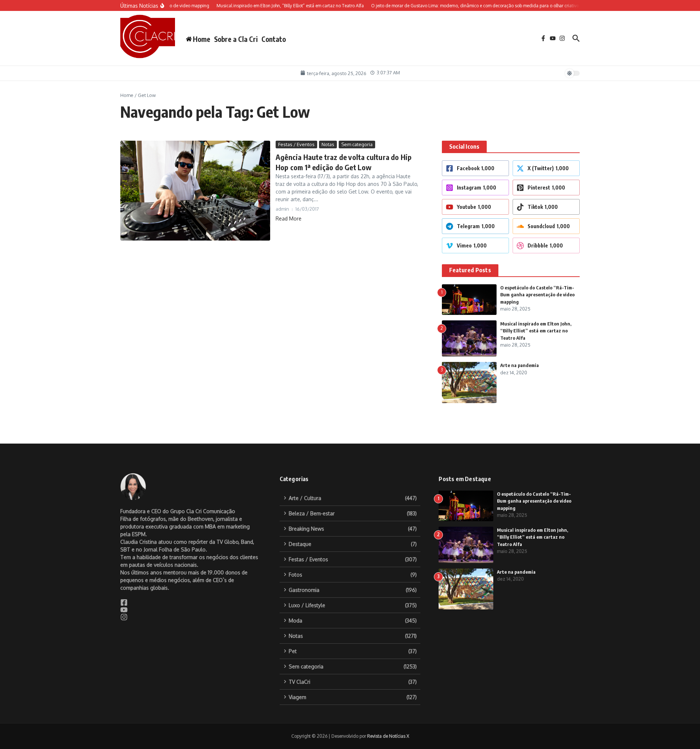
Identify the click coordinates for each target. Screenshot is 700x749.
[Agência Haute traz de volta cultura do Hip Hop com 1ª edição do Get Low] (195, 191)
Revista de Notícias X (388, 736)
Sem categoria (357, 144)
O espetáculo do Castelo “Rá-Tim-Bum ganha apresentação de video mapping (537, 295)
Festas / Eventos (296, 144)
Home (126, 95)
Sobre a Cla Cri (236, 39)
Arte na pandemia (519, 365)
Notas (328, 144)
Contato (273, 39)
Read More (289, 218)
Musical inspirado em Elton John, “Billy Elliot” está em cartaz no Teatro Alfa (535, 331)
